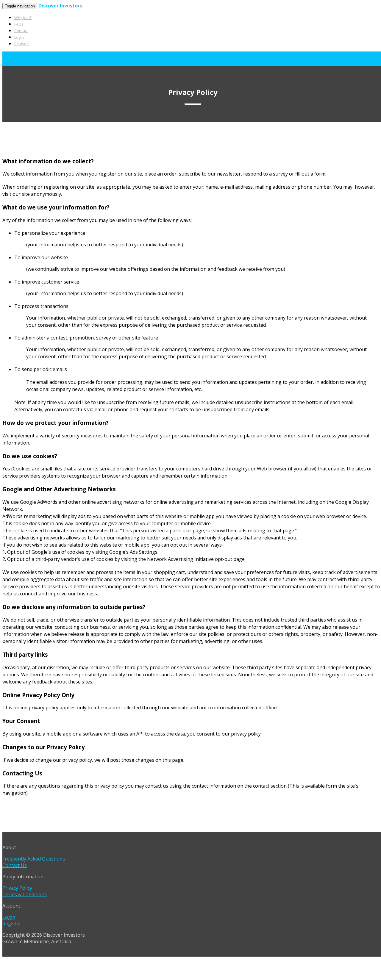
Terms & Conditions (24, 894)
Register (21, 43)
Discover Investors (60, 5)
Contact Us (14, 865)
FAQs (19, 24)
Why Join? (23, 17)
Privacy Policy (17, 888)
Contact (21, 30)
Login (19, 37)
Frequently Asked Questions (33, 858)
